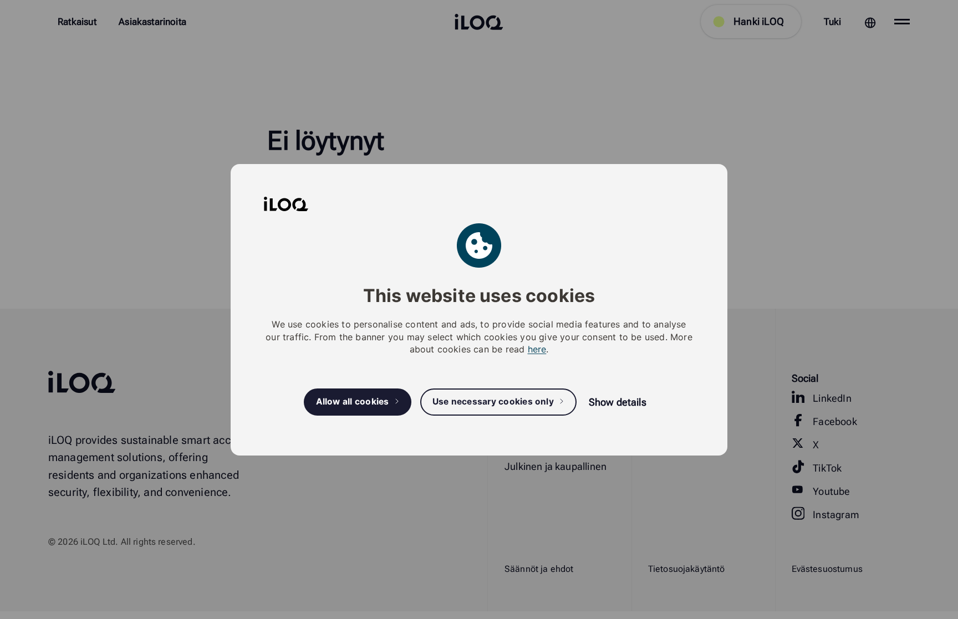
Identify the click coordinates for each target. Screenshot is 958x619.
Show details (617, 402)
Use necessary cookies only (493, 401)
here (537, 349)
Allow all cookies (352, 401)
